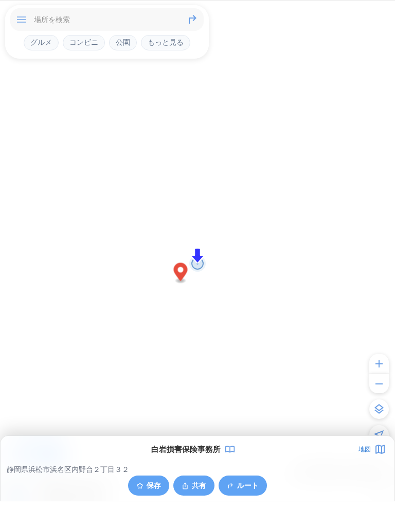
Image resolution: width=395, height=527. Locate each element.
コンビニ (83, 42)
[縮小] (379, 383)
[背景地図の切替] (379, 409)
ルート (248, 485)
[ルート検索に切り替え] (192, 19)
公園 (123, 42)
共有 (199, 485)
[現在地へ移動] (379, 435)
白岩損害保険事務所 (186, 449)
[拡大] (379, 364)
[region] (197, 263)
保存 (154, 485)
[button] (181, 273)
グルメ (41, 42)
